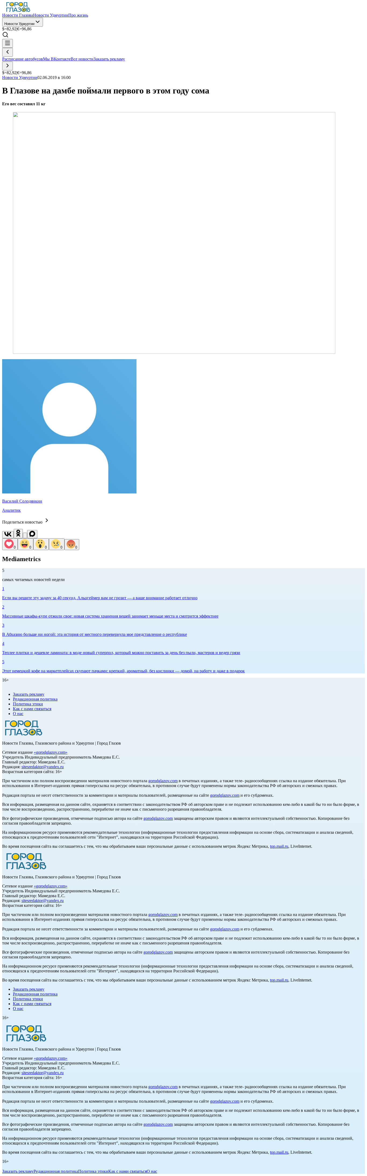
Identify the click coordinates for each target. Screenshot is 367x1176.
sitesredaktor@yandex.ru (42, 766)
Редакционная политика (35, 699)
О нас (18, 713)
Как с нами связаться (32, 708)
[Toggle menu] (7, 43)
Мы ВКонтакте (57, 59)
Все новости (82, 59)
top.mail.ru (279, 846)
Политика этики (28, 704)
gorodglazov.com (50, 752)
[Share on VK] (8, 534)
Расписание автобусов (22, 59)
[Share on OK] (18, 533)
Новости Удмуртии (19, 24)
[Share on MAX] (32, 534)
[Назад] (7, 52)
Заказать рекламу (109, 59)
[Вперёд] (7, 66)
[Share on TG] (25, 535)
